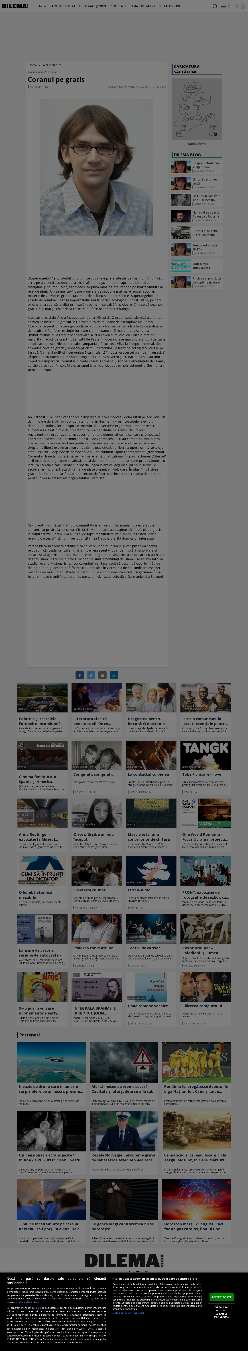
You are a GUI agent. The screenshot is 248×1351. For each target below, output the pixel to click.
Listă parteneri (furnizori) (128, 1312)
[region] (124, 1311)
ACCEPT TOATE (222, 1297)
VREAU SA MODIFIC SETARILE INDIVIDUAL (221, 1312)
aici (57, 1328)
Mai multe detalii (29, 1302)
